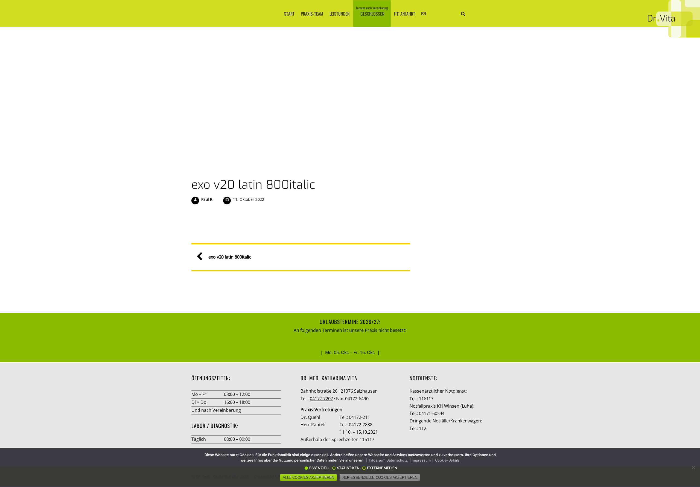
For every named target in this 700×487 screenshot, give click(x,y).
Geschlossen (372, 11)
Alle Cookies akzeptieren (308, 478)
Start (289, 13)
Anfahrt (407, 13)
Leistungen (339, 13)
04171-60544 (431, 413)
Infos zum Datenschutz (388, 460)
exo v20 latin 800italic (253, 185)
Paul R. (207, 199)
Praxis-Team (312, 13)
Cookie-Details (447, 460)
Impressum (421, 460)
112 (422, 428)
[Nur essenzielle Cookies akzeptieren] (693, 467)
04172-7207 (321, 399)
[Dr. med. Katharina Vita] (674, 18)
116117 (426, 399)
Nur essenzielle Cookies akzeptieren (379, 478)
